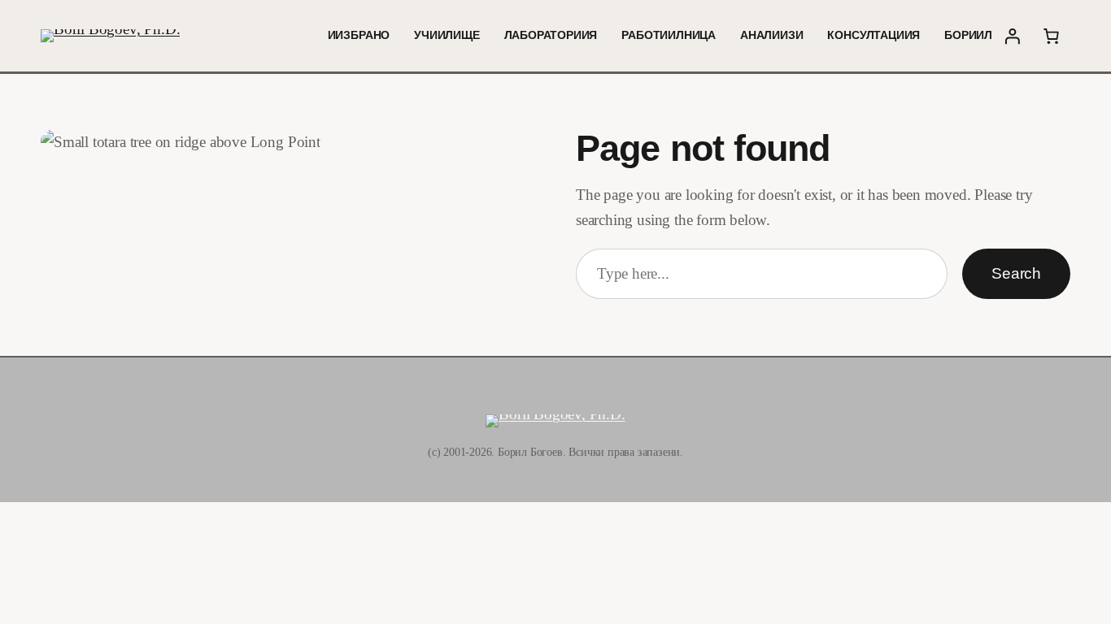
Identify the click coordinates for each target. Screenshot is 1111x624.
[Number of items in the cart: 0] (1050, 35)
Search (1016, 273)
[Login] (1011, 35)
